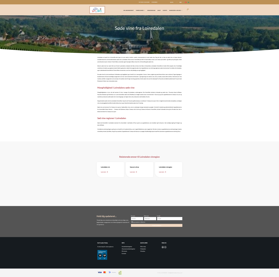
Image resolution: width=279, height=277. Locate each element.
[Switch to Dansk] (185, 2)
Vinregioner (140, 10)
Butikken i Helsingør (144, 2)
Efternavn (146, 216)
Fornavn (133, 216)
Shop (159, 10)
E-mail (158, 216)
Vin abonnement (128, 10)
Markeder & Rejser (175, 10)
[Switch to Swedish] (188, 2)
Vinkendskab (151, 10)
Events (165, 10)
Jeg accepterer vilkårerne (139, 222)
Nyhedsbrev (155, 2)
